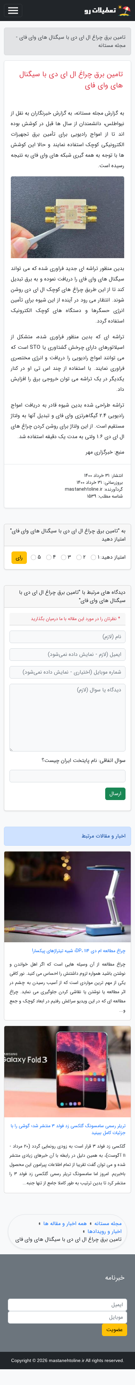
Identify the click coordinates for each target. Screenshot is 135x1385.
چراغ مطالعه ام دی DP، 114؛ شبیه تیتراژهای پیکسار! (78, 951)
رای (19, 557)
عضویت (114, 1330)
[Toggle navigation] (13, 10)
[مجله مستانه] (107, 10)
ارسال (115, 794)
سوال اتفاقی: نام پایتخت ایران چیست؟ (83, 761)
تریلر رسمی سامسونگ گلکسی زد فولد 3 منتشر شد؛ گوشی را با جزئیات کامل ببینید (68, 1129)
